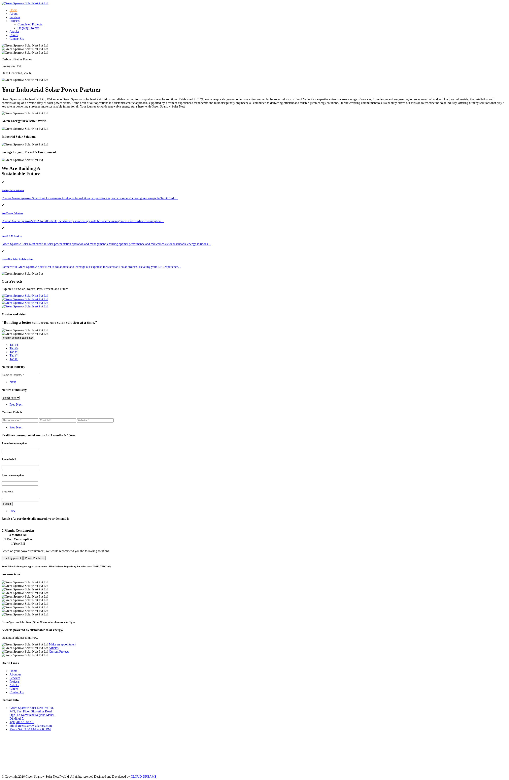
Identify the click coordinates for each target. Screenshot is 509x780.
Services (15, 17)
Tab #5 (14, 359)
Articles (14, 31)
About (13, 13)
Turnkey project (12, 558)
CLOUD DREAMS (143, 776)
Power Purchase (34, 558)
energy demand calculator (18, 337)
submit (7, 503)
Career (14, 35)
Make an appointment (62, 644)
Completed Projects (29, 24)
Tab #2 (14, 348)
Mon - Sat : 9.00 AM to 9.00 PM (30, 729)
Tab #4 (14, 355)
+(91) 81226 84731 (22, 722)
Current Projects (59, 651)
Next (13, 382)
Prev (12, 404)
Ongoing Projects (28, 28)
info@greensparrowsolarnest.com (31, 725)
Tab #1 (14, 344)
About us (15, 674)
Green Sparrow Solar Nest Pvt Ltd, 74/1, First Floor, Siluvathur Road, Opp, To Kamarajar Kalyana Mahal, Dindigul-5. (32, 713)
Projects (14, 681)
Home (13, 10)
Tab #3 (14, 352)
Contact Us (17, 38)
